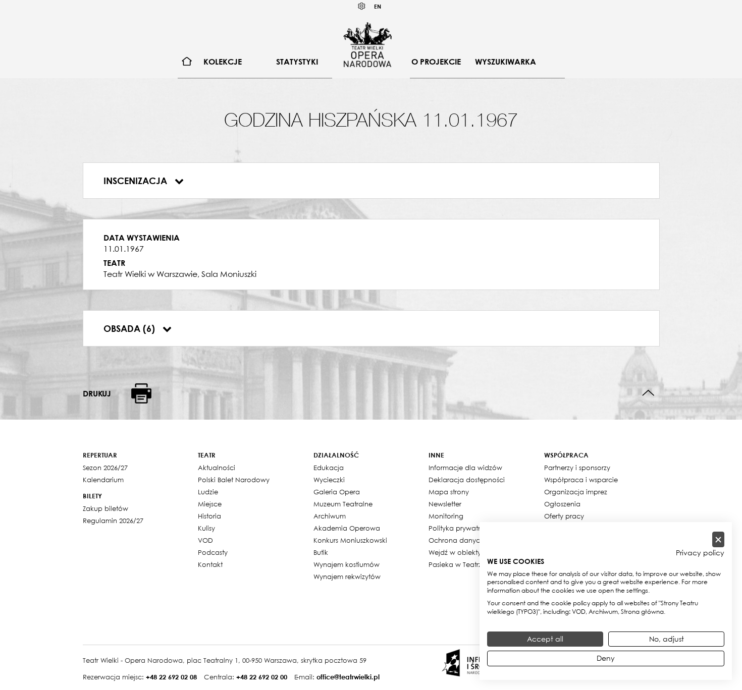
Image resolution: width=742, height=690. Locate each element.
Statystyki (297, 61)
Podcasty (213, 552)
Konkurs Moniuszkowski (350, 540)
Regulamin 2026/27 (113, 520)
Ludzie (208, 492)
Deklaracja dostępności (467, 480)
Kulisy (206, 528)
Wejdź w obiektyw (458, 552)
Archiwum (329, 516)
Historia (209, 516)
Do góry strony (648, 393)
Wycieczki (329, 480)
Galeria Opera (336, 492)
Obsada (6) (130, 328)
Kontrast (361, 6)
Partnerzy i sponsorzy (577, 468)
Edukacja (328, 468)
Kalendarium (103, 480)
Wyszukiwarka (505, 61)
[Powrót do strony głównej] (367, 44)
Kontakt (210, 564)
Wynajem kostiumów (346, 564)
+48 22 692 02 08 (171, 677)
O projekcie (436, 61)
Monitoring (446, 516)
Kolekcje (222, 61)
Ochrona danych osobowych (476, 540)
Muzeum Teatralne (343, 504)
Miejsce (210, 504)
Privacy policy (700, 553)
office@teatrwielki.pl (348, 677)
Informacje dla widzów (465, 468)
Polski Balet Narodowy (234, 480)
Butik (320, 552)
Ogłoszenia (562, 504)
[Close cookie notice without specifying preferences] (718, 539)
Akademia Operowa (346, 528)
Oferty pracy (564, 516)
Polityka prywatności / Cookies (478, 528)
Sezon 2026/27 (105, 468)
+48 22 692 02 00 (261, 677)
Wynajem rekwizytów (347, 576)
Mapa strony (449, 492)
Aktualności (216, 468)
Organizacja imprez (575, 492)
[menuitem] (187, 61)
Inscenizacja (136, 180)
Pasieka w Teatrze (457, 564)
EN (377, 6)
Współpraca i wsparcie (581, 480)
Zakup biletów (105, 508)
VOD (205, 540)
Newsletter (445, 504)
